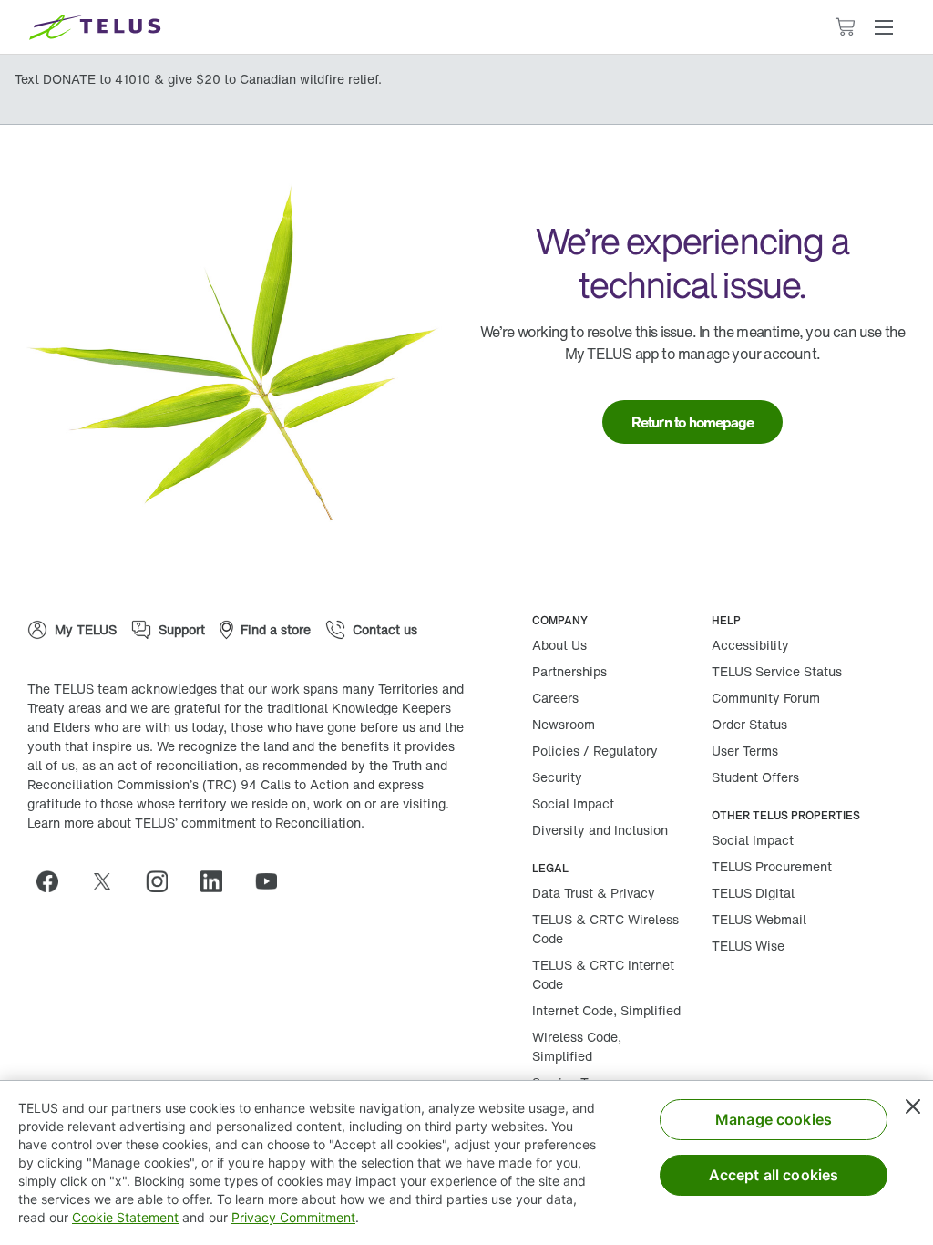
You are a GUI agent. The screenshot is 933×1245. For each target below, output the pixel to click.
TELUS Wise (748, 945)
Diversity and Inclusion (600, 829)
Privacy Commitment (293, 1217)
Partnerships (569, 671)
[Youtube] (273, 881)
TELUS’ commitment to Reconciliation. (249, 822)
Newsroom (563, 724)
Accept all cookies (774, 1175)
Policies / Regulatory (595, 750)
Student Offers (755, 777)
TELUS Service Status (777, 671)
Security (557, 777)
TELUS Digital (753, 892)
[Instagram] (164, 881)
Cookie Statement (125, 1217)
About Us (559, 644)
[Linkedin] (218, 881)
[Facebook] (54, 881)
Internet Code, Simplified (606, 1010)
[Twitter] (109, 881)
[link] (693, 422)
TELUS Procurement (772, 866)
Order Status (749, 724)
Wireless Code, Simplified (576, 1046)
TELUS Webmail (759, 919)
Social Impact (573, 803)
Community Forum (766, 697)
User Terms (745, 750)
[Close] (913, 1106)
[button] (884, 27)
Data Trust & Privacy (593, 892)
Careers (555, 697)
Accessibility (750, 644)
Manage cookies (773, 1119)
